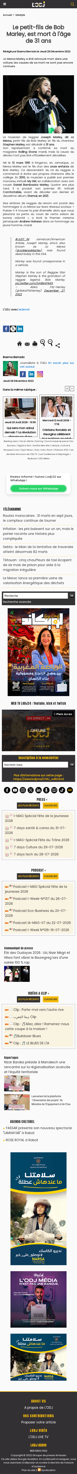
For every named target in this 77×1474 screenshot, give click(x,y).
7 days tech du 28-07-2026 (36, 854)
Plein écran (64, 714)
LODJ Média (44, 458)
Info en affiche (26, 441)
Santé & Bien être (41, 445)
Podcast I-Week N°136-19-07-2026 (41, 930)
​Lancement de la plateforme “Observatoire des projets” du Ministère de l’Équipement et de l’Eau (51, 1100)
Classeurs (50, 805)
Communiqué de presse (57, 441)
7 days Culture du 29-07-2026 (38, 847)
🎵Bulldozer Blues (27, 1036)
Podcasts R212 (62, 450)
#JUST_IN (22, 239)
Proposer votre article (38, 1422)
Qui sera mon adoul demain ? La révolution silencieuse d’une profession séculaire (20, 430)
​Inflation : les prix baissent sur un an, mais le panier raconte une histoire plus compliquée (38, 534)
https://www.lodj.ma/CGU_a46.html (38, 779)
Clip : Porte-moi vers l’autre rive (38, 1009)
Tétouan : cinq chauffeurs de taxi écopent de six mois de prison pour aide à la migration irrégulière (37, 565)
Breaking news (11, 441)
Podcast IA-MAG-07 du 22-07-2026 (42, 923)
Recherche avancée (17, 602)
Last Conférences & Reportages (54, 454)
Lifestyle (20, 15)
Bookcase (32, 458)
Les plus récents (28, 805)
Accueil (7, 15)
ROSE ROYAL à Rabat (22, 1140)
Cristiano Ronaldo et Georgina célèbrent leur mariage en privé (56, 432)
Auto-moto (40, 450)
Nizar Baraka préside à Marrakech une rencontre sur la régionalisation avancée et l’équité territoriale (37, 1067)
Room (50, 450)
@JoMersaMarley (28, 250)
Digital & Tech (24, 445)
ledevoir (24, 309)
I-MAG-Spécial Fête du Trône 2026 (41, 840)
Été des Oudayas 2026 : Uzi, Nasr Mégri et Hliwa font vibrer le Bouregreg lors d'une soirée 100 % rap (37, 957)
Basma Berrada (26, 51)
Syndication (48, 1470)
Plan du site (29, 1470)
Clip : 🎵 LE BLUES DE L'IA (31, 1043)
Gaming (39, 441)
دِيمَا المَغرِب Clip (24, 1017)
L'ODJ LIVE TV (38, 1437)
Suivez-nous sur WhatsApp (38, 488)
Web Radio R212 (38, 1450)
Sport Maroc (27, 450)
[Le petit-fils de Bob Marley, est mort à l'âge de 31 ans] (38, 77)
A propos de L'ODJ (38, 1407)
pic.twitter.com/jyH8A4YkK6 (34, 283)
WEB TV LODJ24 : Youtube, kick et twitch (38, 703)
